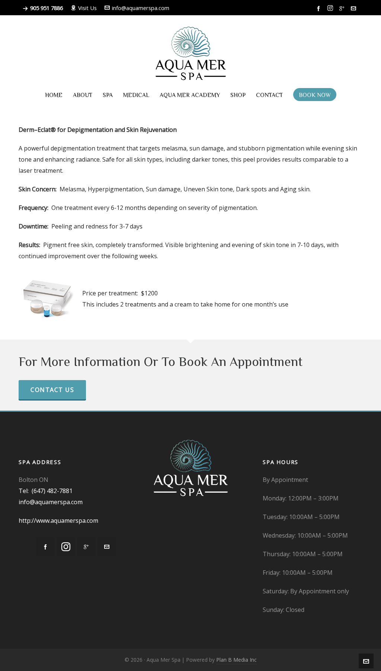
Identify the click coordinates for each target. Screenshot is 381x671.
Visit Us (87, 8)
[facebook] (319, 8)
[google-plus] (343, 8)
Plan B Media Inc (236, 659)
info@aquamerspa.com (140, 8)
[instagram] (331, 8)
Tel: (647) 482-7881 (46, 491)
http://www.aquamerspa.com (58, 520)
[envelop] (354, 8)
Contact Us (52, 390)
